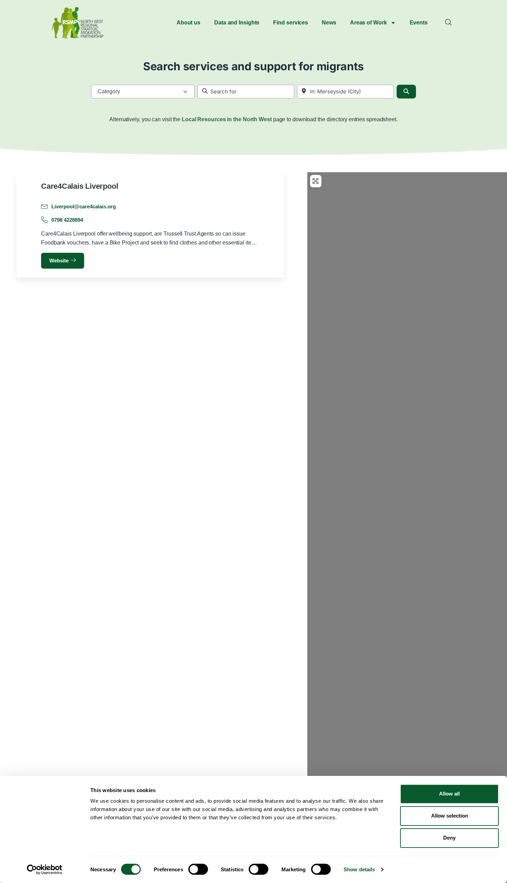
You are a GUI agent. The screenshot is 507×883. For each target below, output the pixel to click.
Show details (359, 869)
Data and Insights (236, 22)
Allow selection (449, 816)
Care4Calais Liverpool (79, 186)
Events (419, 22)
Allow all (449, 794)
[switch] (198, 869)
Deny (449, 838)
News (329, 22)
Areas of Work (368, 22)
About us (188, 22)
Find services (290, 22)
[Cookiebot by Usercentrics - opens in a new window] (44, 869)
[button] (448, 23)
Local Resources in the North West (227, 119)
